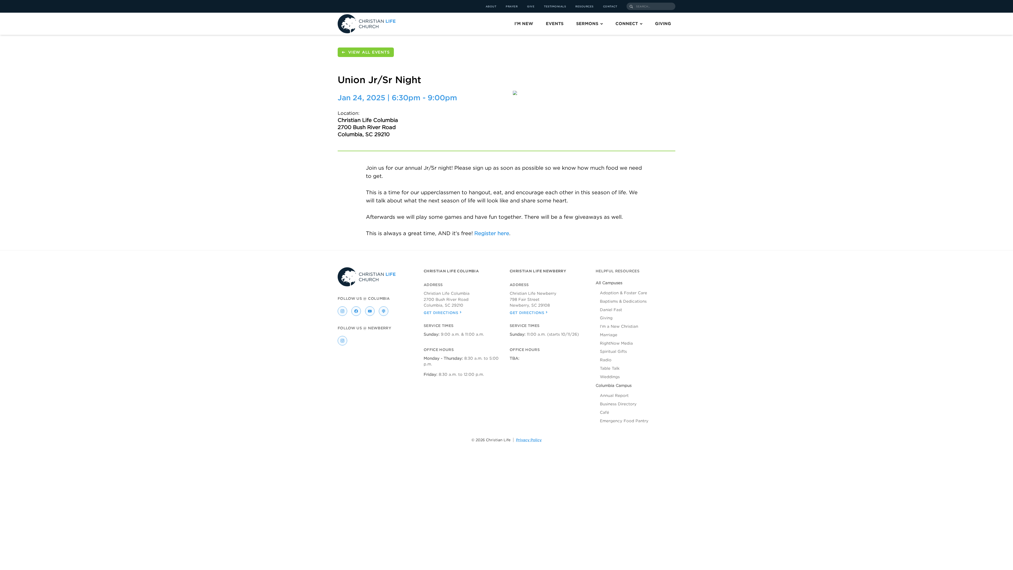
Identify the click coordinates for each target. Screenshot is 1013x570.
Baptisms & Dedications (623, 301)
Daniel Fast (611, 309)
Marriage (608, 334)
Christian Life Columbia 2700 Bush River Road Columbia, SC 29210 (368, 127)
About (491, 6)
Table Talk (610, 368)
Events (554, 23)
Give (530, 6)
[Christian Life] (367, 23)
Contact (610, 6)
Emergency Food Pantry (624, 421)
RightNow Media (616, 343)
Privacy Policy (529, 440)
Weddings (610, 376)
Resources (584, 6)
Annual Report (614, 395)
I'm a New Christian (619, 326)
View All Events (369, 52)
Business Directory (618, 404)
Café (604, 412)
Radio (605, 360)
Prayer (512, 6)
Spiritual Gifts (613, 351)
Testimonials (555, 6)
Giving (663, 23)
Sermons (587, 23)
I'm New (523, 23)
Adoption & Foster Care (623, 293)
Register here (491, 233)
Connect (626, 23)
